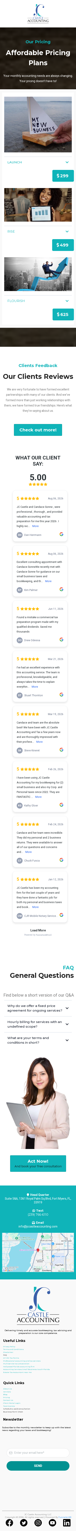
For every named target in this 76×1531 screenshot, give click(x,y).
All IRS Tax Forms (11, 1358)
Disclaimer (8, 1352)
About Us (7, 1389)
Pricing (6, 1397)
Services (7, 1392)
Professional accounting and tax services (22, 1361)
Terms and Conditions (13, 1349)
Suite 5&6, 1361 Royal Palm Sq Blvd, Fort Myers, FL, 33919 (38, 1200)
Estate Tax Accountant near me (17, 1372)
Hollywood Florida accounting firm (19, 1367)
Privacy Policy (9, 1346)
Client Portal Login (11, 1403)
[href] (38, 1252)
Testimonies (9, 1406)
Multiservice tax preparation (16, 1364)
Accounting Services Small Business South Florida (26, 1369)
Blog (5, 1394)
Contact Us (8, 1400)
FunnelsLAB (64, 1517)
